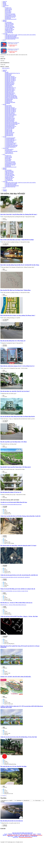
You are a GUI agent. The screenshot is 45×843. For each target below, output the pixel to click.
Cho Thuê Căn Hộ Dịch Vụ (10, 147)
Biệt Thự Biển (7, 10)
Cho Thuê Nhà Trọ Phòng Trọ (10, 142)
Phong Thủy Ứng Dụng (9, 26)
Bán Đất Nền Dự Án (9, 86)
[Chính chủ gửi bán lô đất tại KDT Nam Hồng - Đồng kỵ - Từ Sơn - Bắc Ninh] (11, 634)
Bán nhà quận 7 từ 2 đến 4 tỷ (10, 111)
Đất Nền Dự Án (8, 7)
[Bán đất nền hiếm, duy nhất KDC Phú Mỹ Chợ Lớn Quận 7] (11, 388)
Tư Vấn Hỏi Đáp (8, 22)
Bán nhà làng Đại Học (9, 116)
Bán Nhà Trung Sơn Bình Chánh (11, 124)
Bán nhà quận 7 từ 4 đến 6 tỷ (10, 110)
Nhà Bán (4, 3)
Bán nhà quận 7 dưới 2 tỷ (10, 112)
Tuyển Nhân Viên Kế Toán (10, 38)
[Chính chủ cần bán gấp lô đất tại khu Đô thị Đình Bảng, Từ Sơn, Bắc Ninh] (11, 754)
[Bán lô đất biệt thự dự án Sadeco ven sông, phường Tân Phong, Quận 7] (11, 313)
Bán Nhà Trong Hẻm (9, 134)
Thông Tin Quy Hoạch (9, 24)
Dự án (4, 6)
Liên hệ (4, 39)
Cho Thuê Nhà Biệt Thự (9, 140)
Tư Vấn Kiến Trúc (8, 31)
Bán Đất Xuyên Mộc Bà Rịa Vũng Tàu (12, 73)
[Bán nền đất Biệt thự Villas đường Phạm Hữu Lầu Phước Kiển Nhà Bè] (11, 414)
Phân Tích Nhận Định (9, 23)
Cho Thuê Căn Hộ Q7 (9, 149)
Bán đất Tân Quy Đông (9, 90)
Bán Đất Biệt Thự (8, 100)
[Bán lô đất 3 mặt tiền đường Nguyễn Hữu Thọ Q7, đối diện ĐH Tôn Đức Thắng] (11, 262)
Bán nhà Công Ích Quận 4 (10, 113)
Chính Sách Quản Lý (9, 25)
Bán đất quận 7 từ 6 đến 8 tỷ (10, 78)
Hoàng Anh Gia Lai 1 (9, 153)
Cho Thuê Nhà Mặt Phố (9, 138)
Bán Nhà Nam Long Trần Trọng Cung (12, 123)
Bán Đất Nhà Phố (8, 85)
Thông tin (4, 20)
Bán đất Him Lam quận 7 (10, 83)
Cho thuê (4, 4)
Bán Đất (6, 72)
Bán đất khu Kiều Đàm (9, 84)
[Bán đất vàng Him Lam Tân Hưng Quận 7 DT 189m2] (11, 439)
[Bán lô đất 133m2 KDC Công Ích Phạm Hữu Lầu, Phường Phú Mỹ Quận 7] (11, 212)
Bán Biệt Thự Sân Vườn (9, 132)
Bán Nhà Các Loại (8, 129)
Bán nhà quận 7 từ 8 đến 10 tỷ (10, 108)
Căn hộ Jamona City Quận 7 (10, 14)
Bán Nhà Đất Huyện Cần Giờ (10, 19)
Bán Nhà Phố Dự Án (9, 135)
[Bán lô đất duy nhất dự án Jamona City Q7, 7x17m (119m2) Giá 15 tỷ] (11, 363)
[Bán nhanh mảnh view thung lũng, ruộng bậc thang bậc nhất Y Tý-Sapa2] (11, 563)
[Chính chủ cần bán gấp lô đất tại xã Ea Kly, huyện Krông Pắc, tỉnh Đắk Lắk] (15, 577)
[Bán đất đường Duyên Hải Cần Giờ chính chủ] (11, 818)
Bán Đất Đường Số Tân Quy (10, 87)
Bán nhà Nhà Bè (8, 105)
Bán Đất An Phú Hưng (9, 94)
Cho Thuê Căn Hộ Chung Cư (10, 139)
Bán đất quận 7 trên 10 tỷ (10, 76)
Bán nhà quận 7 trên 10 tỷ (10, 107)
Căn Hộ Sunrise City (9, 152)
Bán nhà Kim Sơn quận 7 (10, 119)
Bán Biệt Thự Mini (8, 131)
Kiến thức (5, 21)
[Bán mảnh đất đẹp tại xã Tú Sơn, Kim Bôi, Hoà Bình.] (11, 784)
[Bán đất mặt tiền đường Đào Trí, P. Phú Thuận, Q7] (11, 338)
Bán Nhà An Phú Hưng (9, 121)
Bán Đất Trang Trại (8, 101)
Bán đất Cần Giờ (8, 74)
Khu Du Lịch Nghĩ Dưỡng (10, 13)
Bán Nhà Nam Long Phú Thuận (11, 122)
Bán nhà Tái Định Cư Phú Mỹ (10, 114)
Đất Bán (4, 2)
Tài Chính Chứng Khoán (9, 27)
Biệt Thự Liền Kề (8, 9)
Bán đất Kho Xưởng (9, 99)
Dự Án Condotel (8, 11)
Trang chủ (5, 189)
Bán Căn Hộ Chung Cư (9, 128)
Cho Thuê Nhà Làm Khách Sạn (11, 146)
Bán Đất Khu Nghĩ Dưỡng (10, 102)
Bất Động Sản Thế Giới (9, 29)
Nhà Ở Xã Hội (8, 12)
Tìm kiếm (2, 801)
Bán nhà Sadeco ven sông (10, 117)
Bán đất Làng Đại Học (9, 91)
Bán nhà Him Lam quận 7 (10, 120)
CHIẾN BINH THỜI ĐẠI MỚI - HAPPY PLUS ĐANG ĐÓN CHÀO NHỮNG (20, 34)
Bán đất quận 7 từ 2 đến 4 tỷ (10, 80)
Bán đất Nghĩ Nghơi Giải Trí (10, 95)
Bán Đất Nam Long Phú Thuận (11, 96)
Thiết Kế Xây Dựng (9, 30)
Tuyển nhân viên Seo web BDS (11, 35)
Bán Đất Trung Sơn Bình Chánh (11, 97)
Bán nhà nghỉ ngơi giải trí (10, 125)
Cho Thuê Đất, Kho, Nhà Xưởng (11, 145)
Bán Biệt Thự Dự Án (9, 133)
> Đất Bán (5, 190)
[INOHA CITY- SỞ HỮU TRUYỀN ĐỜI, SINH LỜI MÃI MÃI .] (11, 694)
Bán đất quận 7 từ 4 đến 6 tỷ (10, 79)
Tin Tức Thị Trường (9, 28)
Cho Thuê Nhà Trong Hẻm (10, 137)
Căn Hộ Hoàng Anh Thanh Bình (11, 151)
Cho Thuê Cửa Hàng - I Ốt (10, 144)
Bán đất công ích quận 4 (9, 88)
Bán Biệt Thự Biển (8, 130)
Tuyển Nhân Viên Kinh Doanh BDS (12, 37)
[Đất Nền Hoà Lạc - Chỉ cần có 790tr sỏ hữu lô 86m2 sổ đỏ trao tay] (13, 604)
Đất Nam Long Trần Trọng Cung (11, 98)
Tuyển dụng (5, 33)
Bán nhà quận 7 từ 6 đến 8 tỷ (10, 109)
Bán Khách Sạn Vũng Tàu (10, 17)
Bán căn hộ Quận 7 (8, 150)
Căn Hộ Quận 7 (6, 5)
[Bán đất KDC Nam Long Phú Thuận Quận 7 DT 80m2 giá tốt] (11, 464)
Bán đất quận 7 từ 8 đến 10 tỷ (10, 77)
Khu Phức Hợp (8, 18)
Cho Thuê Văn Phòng (9, 141)
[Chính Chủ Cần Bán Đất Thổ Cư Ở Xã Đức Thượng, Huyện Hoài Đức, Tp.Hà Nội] (11, 533)
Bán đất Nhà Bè (8, 75)
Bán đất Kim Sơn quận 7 (9, 82)
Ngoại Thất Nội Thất (9, 32)
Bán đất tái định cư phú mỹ (10, 89)
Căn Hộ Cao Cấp (8, 8)
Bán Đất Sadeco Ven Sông (10, 92)
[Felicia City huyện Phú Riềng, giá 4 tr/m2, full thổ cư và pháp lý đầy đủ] (14, 591)
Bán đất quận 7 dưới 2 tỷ (9, 81)
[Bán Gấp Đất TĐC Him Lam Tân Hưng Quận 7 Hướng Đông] (11, 287)
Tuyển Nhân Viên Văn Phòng (10, 36)
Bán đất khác (7, 103)
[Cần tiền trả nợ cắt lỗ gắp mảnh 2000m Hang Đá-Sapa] (11, 504)
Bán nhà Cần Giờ (8, 106)
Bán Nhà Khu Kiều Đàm (9, 127)
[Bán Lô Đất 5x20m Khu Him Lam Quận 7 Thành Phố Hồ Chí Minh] (11, 237)
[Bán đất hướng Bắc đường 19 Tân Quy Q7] (11, 490)
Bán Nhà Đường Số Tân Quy (10, 126)
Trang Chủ (5, 1)
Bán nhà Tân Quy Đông (9, 115)
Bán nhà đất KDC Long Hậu (10, 163)
